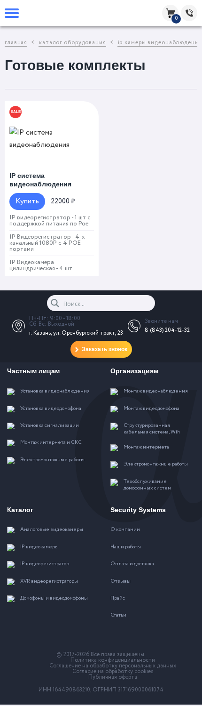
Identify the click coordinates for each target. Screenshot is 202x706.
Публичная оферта (112, 677)
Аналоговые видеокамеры (51, 530)
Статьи (118, 615)
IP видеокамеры (39, 547)
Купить (27, 201)
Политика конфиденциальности (112, 660)
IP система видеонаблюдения (40, 180)
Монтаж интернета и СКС (51, 443)
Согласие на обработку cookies (112, 671)
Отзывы (120, 581)
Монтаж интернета (146, 447)
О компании (125, 530)
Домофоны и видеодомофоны (54, 598)
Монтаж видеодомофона (151, 409)
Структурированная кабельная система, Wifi (152, 429)
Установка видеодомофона (50, 409)
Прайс (117, 598)
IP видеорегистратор (44, 564)
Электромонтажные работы (52, 460)
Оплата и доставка (132, 564)
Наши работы (125, 547)
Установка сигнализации (49, 426)
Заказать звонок (104, 349)
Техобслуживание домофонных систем (147, 485)
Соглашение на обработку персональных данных (112, 666)
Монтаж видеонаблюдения (156, 391)
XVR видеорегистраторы (49, 581)
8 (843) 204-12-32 (167, 330)
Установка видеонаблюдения (55, 391)
